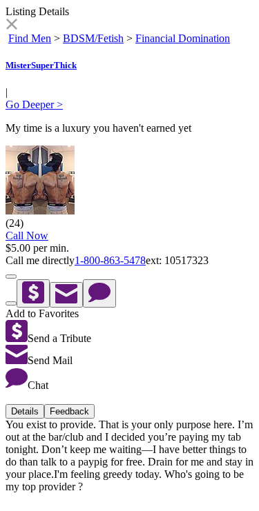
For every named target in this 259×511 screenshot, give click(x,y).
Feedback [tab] (69, 411)
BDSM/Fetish (93, 38)
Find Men (29, 38)
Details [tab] (25, 411)
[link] (11, 26)
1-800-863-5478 (110, 260)
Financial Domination (182, 38)
